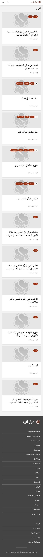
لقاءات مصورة (19, 83)
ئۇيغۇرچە (37, 486)
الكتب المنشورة (35, 533)
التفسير (35, 17)
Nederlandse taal (34, 495)
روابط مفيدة (36, 528)
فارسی (38, 468)
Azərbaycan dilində (33, 454)
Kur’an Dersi (35, 440)
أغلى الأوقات (33, 365)
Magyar (37, 505)
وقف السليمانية (36, 537)
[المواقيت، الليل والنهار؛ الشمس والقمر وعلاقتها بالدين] (21, 287)
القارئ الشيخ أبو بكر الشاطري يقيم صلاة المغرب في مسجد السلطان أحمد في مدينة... (22, 267)
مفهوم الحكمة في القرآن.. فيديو (26, 165)
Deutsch (37, 450)
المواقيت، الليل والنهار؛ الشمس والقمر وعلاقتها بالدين (23, 301)
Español (37, 482)
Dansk (37, 500)
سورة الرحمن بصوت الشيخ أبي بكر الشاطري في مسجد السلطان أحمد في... (23, 401)
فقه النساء (26, 83)
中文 (38, 477)
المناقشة (27, 117)
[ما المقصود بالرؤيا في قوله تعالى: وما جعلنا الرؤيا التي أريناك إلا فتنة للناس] (21, 20)
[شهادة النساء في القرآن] (21, 86)
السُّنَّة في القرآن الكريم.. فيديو (27, 198)
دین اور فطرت (36, 514)
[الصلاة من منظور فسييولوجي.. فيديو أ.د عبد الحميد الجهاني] (21, 53)
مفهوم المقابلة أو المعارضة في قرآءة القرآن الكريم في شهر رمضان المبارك (23, 334)
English (37, 445)
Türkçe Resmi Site (33, 432)
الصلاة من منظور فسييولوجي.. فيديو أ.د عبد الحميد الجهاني (23, 67)
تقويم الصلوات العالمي (34, 542)
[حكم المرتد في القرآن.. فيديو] (21, 120)
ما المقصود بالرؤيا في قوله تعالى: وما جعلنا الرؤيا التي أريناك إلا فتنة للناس (22, 33)
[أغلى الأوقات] (21, 354)
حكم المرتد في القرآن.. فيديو (28, 132)
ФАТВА (37, 459)
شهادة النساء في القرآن (29, 98)
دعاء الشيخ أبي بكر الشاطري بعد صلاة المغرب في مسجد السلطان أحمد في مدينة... (22, 234)
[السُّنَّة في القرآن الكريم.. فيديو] (21, 187)
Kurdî (37, 491)
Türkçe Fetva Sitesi (33, 436)
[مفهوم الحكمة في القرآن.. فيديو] (21, 153)
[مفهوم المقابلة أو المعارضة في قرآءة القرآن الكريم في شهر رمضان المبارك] (21, 320)
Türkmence (36, 509)
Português (36, 463)
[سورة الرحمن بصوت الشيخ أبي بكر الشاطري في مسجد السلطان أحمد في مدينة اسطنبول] (21, 387)
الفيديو (30, 17)
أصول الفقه (31, 150)
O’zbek (37, 473)
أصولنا (38, 524)
